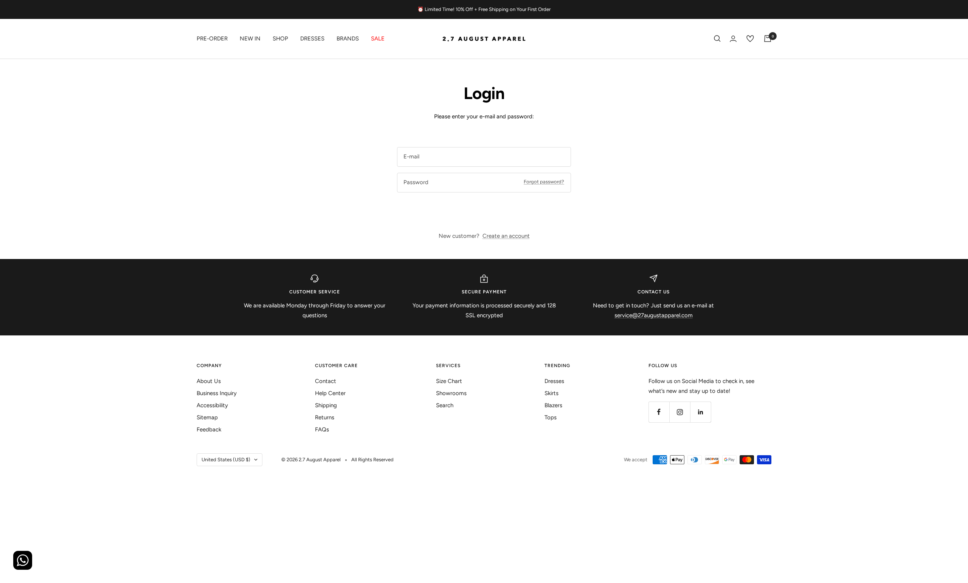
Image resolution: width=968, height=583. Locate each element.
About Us (209, 381)
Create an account (506, 236)
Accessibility (212, 405)
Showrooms (451, 393)
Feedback (209, 429)
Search (444, 405)
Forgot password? (544, 182)
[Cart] (767, 38)
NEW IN (250, 38)
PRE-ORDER (212, 38)
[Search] (717, 38)
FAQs (322, 429)
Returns (324, 417)
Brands (348, 38)
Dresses (312, 38)
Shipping (326, 405)
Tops (550, 417)
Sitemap (207, 417)
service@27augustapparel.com (653, 315)
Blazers (553, 405)
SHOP (280, 38)
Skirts (551, 393)
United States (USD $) (226, 459)
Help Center (330, 393)
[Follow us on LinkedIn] (700, 412)
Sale (378, 38)
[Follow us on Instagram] (679, 412)
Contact (325, 381)
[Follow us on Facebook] (658, 412)
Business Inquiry (217, 393)
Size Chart (449, 381)
